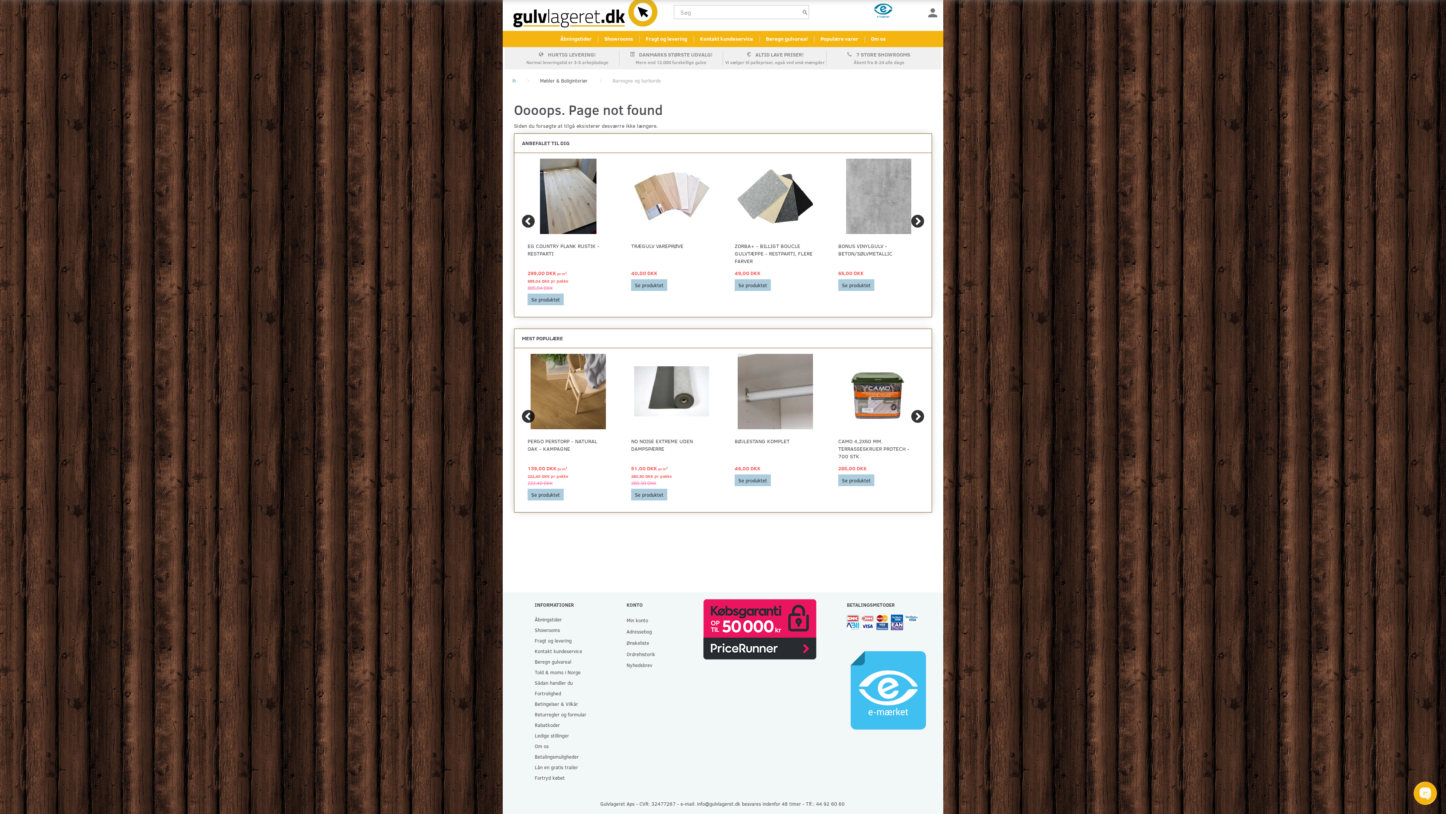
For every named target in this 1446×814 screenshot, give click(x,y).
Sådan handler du (554, 682)
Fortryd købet (550, 777)
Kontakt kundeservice (726, 38)
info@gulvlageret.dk (718, 803)
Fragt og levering (666, 38)
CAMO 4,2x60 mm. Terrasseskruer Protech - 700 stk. (873, 449)
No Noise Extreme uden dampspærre (662, 445)
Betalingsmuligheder (557, 756)
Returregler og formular (560, 714)
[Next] (917, 221)
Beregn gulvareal (787, 38)
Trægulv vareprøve (657, 245)
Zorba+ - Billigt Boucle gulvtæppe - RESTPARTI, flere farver (774, 253)
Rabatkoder (547, 725)
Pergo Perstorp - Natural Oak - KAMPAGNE (562, 445)
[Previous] (528, 221)
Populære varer (839, 38)
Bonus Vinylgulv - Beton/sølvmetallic (865, 249)
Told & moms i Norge (558, 672)
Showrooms (618, 38)
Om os (878, 38)
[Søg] (805, 12)
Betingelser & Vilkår (556, 704)
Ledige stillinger (552, 735)
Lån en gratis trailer (556, 767)
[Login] (933, 12)
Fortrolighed (548, 693)
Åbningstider (576, 38)
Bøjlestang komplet (762, 441)
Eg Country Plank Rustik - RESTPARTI (563, 249)
